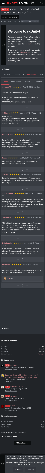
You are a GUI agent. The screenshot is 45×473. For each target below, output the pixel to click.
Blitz (4, 21)
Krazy (4, 158)
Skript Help (9, 381)
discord (35, 21)
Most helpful (16, 82)
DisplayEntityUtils (14, 386)
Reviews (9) (32, 74)
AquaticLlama (7, 194)
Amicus (5, 175)
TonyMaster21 (8, 217)
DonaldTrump (7, 134)
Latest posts (9, 360)
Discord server (24, 52)
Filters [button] (38, 82)
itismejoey (6, 264)
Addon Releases (11, 370)
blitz (29, 21)
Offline (5, 113)
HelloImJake (7, 243)
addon (23, 21)
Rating (27, 82)
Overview (6, 74)
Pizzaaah (41, 354)
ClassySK (11, 365)
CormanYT (6, 87)
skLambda (11, 396)
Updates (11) (19, 74)
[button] (3, 3)
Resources (29, 44)
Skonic (10, 406)
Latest (5, 82)
